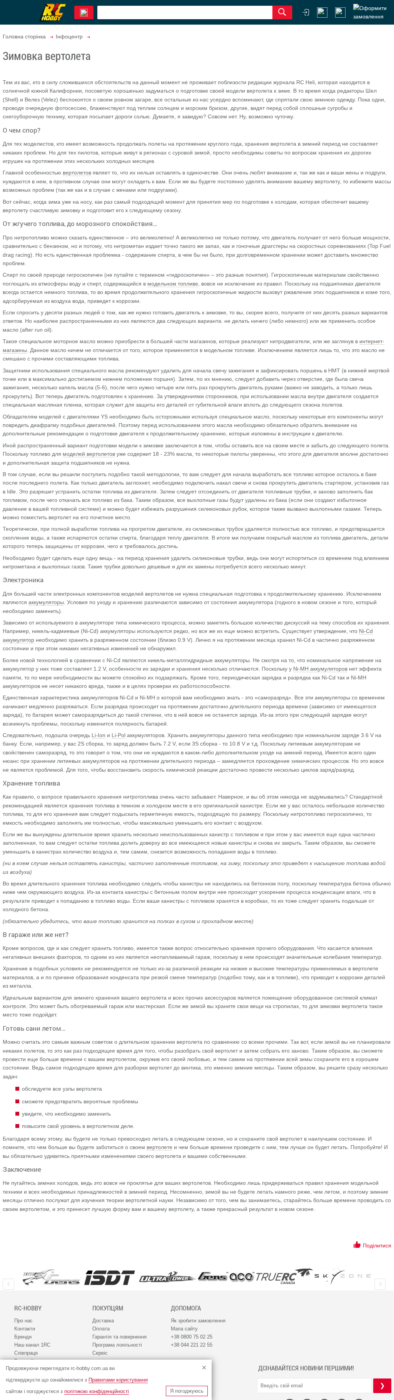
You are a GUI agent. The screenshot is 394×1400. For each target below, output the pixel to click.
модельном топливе (172, 284)
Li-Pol (118, 735)
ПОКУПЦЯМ (107, 1308)
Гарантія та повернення (119, 1337)
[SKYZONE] (343, 1276)
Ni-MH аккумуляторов (320, 669)
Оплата (101, 1329)
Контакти (24, 1329)
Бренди (23, 1337)
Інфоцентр (69, 36)
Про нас (23, 1321)
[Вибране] (340, 12)
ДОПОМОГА (186, 1308)
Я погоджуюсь (187, 1391)
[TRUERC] (284, 1276)
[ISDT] (109, 1277)
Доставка (103, 1321)
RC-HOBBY (28, 1308)
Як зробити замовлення (198, 1321)
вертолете (159, 1147)
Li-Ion (98, 735)
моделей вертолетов (89, 454)
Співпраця (26, 1353)
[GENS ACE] (226, 1277)
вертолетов (77, 172)
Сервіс (100, 1353)
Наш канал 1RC (32, 1345)
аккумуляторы (46, 602)
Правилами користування (118, 1380)
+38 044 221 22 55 (191, 1345)
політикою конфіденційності (96, 1391)
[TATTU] (51, 1277)
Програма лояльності (117, 1345)
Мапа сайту (184, 1329)
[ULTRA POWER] (168, 1277)
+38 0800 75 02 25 (191, 1337)
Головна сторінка (24, 36)
